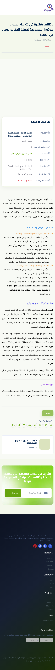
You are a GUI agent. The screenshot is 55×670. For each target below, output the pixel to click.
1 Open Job (33, 447)
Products (50, 565)
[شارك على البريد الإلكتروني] (24, 425)
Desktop (50, 609)
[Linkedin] (45, 546)
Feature (50, 580)
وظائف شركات (14, 136)
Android (50, 602)
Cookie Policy (48, 620)
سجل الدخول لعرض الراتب (21, 153)
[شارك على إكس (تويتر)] (45, 425)
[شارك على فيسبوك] (51, 425)
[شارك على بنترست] (40, 425)
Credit (51, 583)
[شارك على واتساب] (29, 425)
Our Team (49, 561)
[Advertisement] (27, 88)
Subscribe (14, 493)
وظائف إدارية (26, 133)
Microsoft (49, 605)
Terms (51, 624)
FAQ (51, 587)
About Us (50, 558)
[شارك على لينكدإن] (35, 425)
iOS (52, 598)
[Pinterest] (35, 546)
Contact (50, 569)
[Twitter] (40, 546)
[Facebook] (50, 546)
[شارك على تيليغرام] (19, 425)
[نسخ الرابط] (13, 425)
